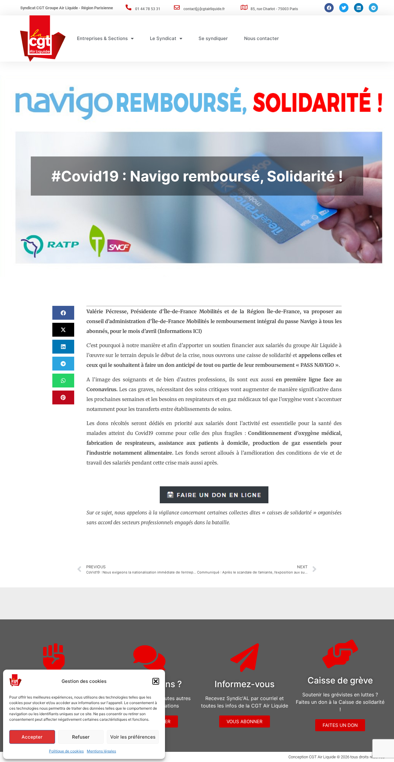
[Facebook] (329, 7)
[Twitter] (343, 7)
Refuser (81, 737)
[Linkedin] (358, 7)
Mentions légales (101, 751)
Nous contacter (261, 38)
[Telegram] (373, 7)
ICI (196, 331)
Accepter (32, 737)
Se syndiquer (213, 38)
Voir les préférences (132, 737)
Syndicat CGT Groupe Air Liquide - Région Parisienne (66, 8)
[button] (156, 681)
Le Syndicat (163, 38)
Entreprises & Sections (102, 38)
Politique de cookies (66, 751)
